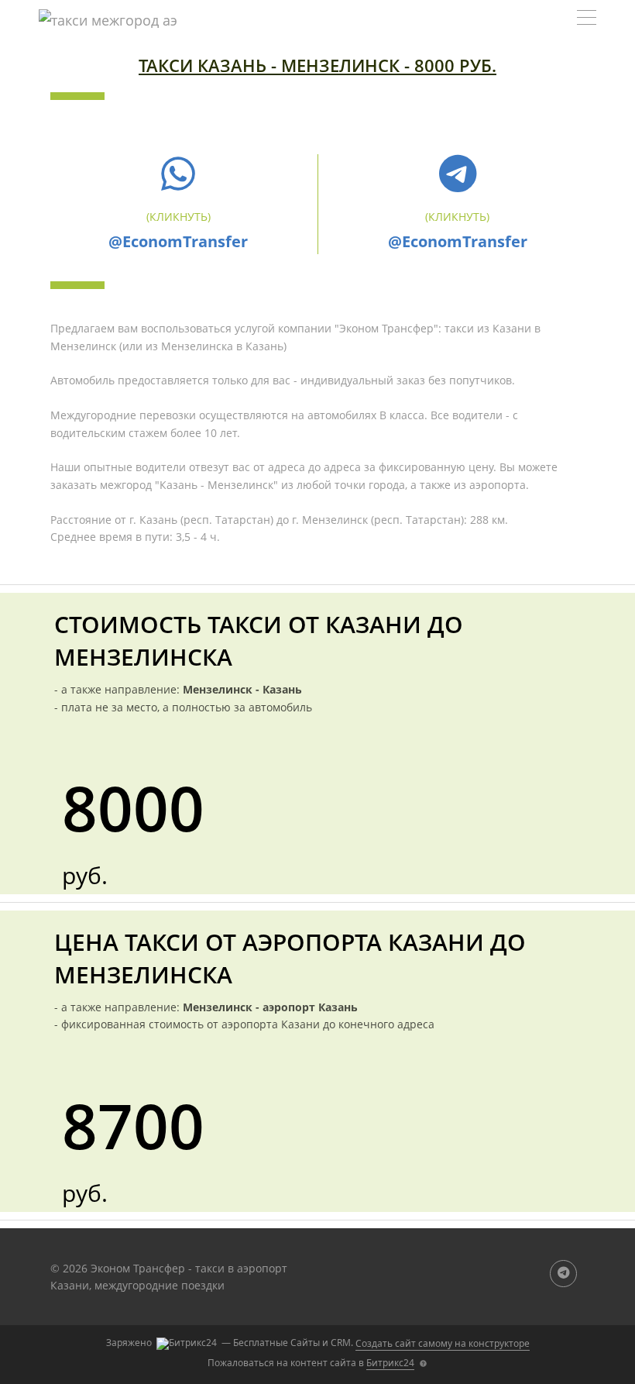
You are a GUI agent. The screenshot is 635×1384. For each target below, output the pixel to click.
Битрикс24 (390, 1362)
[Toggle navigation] (586, 19)
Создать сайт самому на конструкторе (442, 1343)
